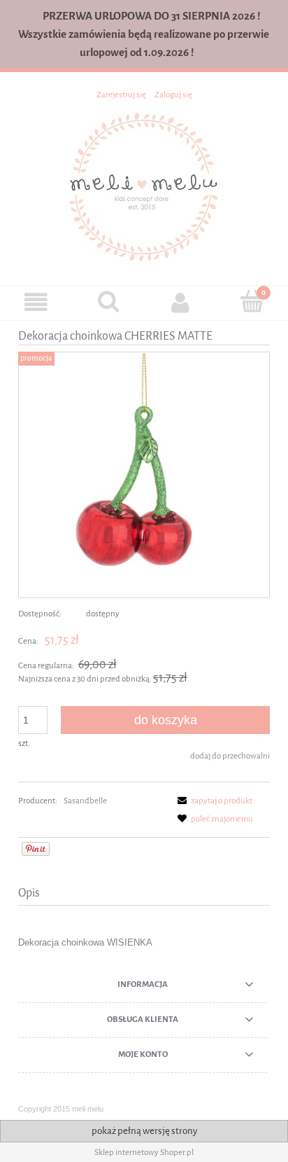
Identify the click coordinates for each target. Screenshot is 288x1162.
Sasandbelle (85, 800)
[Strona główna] (144, 186)
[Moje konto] (180, 302)
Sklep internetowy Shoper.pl (144, 1152)
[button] (36, 302)
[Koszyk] (252, 301)
